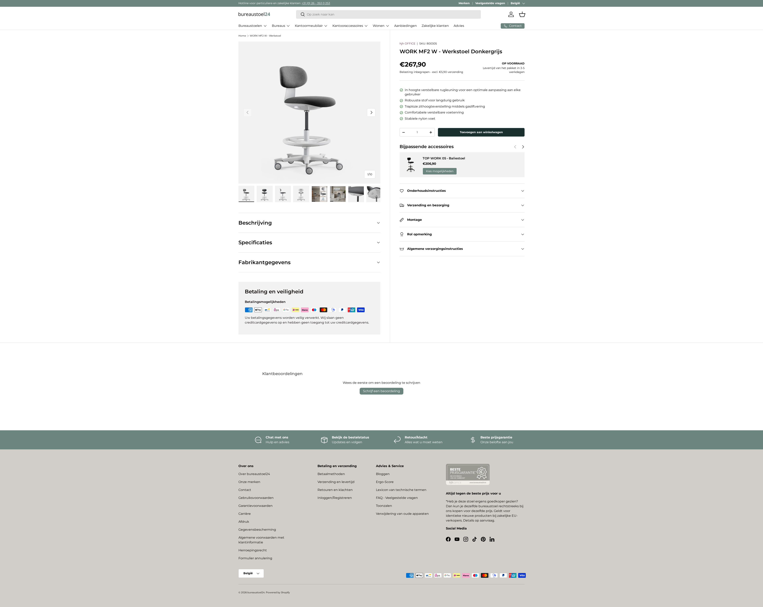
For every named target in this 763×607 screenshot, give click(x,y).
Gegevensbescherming (257, 529)
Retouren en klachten (335, 490)
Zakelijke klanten (435, 26)
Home (242, 35)
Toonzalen (384, 506)
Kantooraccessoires (347, 26)
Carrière (244, 514)
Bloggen (383, 474)
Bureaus (278, 26)
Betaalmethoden (331, 474)
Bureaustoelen (250, 26)
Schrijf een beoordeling (381, 391)
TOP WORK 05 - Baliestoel (444, 158)
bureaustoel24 (256, 592)
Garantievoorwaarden (255, 506)
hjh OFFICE (407, 43)
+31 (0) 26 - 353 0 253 (316, 3)
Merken (464, 3)
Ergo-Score (385, 482)
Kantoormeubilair (309, 26)
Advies (459, 26)
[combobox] (388, 14)
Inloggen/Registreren (335, 498)
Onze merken (249, 482)
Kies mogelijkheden (439, 171)
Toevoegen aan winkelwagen (481, 132)
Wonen (378, 26)
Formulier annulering (255, 558)
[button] (522, 14)
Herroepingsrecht (252, 550)
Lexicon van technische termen (401, 490)
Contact (244, 490)
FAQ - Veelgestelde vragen (397, 498)
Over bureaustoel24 (254, 474)
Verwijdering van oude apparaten (402, 514)
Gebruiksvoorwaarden (256, 498)
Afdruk (243, 522)
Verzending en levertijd (336, 482)
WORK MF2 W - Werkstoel (265, 35)
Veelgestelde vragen (490, 3)
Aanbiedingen (405, 26)
